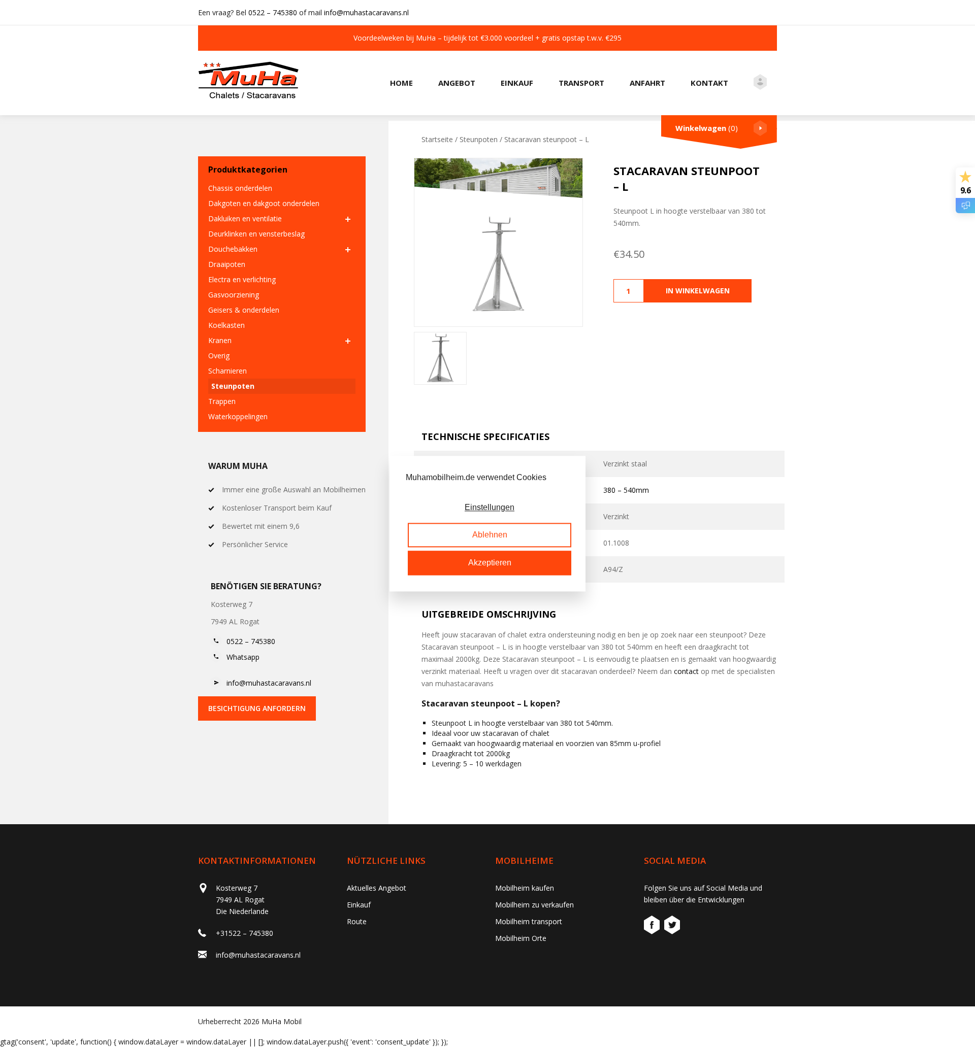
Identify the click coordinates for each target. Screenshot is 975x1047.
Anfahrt (647, 83)
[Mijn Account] (760, 83)
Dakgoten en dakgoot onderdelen (263, 203)
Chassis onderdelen (240, 188)
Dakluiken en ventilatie (245, 218)
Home (401, 83)
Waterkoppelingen (238, 416)
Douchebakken (232, 249)
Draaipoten (226, 264)
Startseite (437, 139)
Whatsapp (242, 657)
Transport (581, 83)
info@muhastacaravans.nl (366, 12)
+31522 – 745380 (244, 933)
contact (686, 671)
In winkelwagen (698, 290)
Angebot (456, 83)
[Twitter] (672, 926)
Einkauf (517, 83)
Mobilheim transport (528, 921)
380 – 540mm (626, 490)
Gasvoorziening (233, 294)
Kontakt (709, 83)
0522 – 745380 (272, 12)
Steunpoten (232, 386)
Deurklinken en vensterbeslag (256, 234)
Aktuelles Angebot (376, 888)
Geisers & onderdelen (243, 310)
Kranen (220, 340)
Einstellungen (489, 507)
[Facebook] (653, 926)
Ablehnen (489, 535)
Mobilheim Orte (520, 938)
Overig (219, 355)
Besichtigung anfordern (257, 708)
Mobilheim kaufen (524, 888)
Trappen (222, 401)
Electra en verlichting (242, 279)
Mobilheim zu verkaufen (534, 904)
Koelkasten (226, 325)
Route (357, 921)
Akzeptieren (489, 562)
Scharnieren (227, 371)
